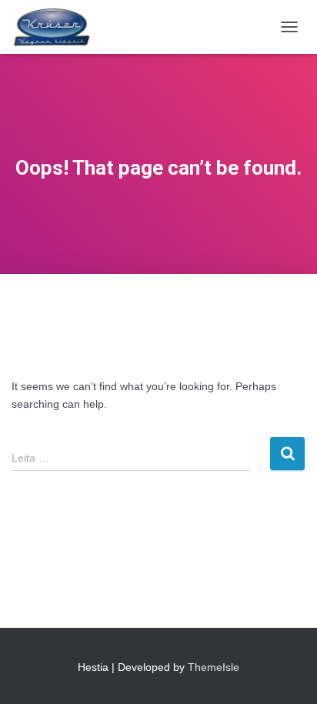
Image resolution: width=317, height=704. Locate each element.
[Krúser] (58, 27)
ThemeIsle (213, 667)
